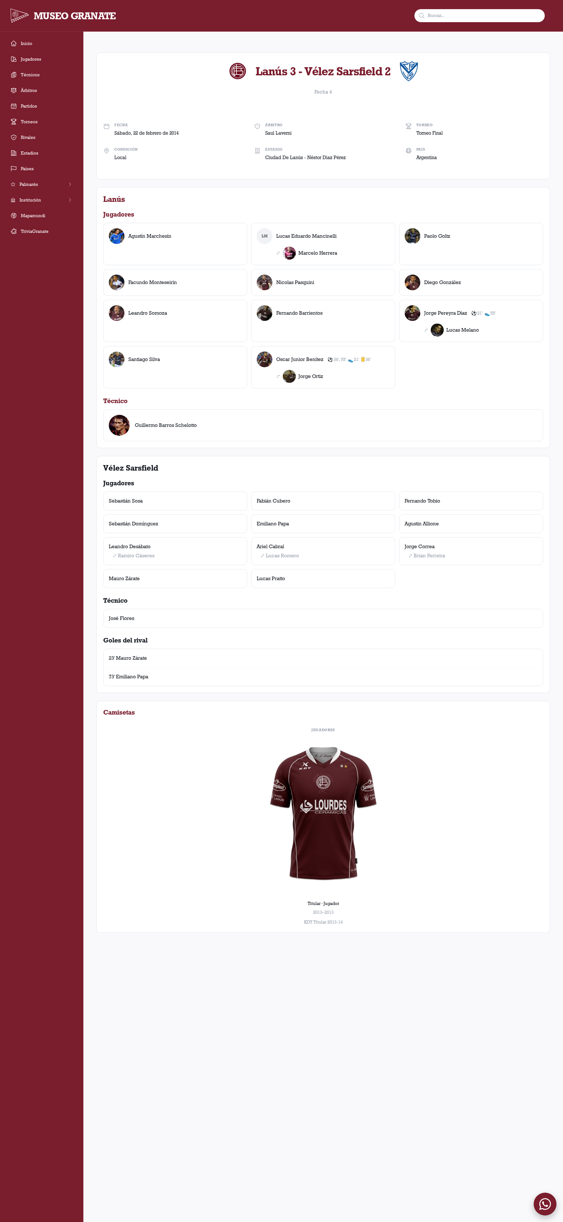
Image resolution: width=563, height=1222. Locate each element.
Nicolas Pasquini (295, 282)
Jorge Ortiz (310, 376)
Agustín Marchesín (149, 236)
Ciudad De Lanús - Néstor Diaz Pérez (305, 157)
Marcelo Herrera (317, 253)
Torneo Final (429, 133)
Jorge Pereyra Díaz (445, 313)
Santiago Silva (144, 359)
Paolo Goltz (437, 236)
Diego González (442, 282)
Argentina (426, 157)
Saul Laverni (278, 133)
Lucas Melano (462, 330)
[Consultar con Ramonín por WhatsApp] (545, 1204)
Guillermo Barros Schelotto (166, 425)
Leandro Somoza (147, 313)
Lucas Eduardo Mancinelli (306, 236)
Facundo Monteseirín (152, 282)
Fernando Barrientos (299, 313)
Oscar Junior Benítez (300, 359)
